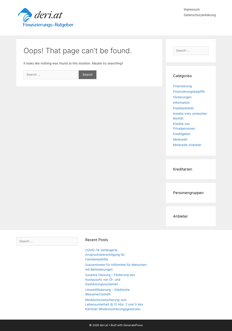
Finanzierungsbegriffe (189, 91)
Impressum (192, 9)
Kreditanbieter (183, 108)
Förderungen (182, 97)
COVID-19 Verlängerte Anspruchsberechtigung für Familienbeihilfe (105, 254)
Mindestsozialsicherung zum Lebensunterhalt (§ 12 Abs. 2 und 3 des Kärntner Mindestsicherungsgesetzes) (114, 304)
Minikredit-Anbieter (187, 145)
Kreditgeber (181, 134)
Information (181, 102)
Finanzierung (182, 86)
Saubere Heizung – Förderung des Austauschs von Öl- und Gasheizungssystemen (110, 279)
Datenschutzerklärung (200, 15)
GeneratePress (133, 325)
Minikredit (180, 139)
